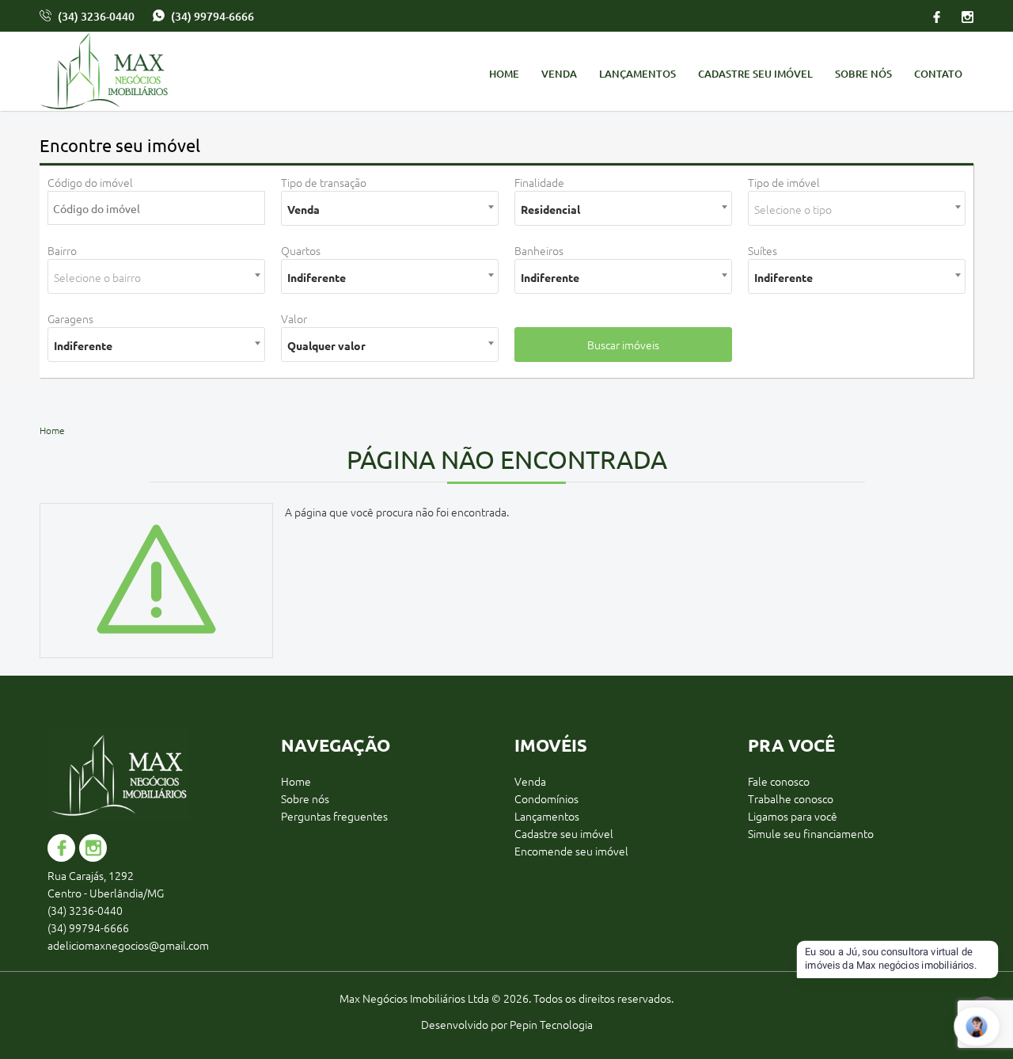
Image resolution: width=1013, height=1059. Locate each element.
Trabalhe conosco (790, 798)
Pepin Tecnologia (551, 1024)
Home (504, 74)
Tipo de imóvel (784, 182)
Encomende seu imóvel (571, 851)
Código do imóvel (90, 182)
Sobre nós (863, 74)
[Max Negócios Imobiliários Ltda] (150, 73)
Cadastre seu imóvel (755, 74)
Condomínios (546, 798)
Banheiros (538, 250)
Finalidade (539, 182)
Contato (938, 74)
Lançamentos (637, 74)
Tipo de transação (323, 182)
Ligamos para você (792, 816)
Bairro (62, 250)
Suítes (762, 250)
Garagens (70, 318)
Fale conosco (779, 781)
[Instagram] (962, 16)
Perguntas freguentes (334, 816)
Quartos (301, 250)
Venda (559, 74)
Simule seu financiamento (811, 833)
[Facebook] (936, 16)
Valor (294, 318)
